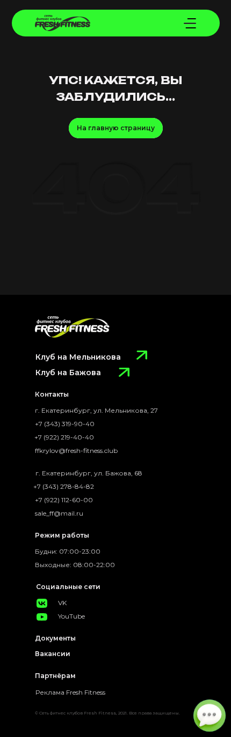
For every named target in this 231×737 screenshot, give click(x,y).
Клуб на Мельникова (78, 357)
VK (62, 603)
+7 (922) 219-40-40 (64, 437)
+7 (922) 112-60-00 (64, 500)
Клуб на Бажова (68, 372)
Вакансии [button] (52, 654)
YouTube (71, 616)
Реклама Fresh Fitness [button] (70, 692)
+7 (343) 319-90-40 (65, 424)
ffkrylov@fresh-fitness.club (76, 450)
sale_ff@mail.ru (59, 513)
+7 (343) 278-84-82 (63, 486)
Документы (55, 638)
